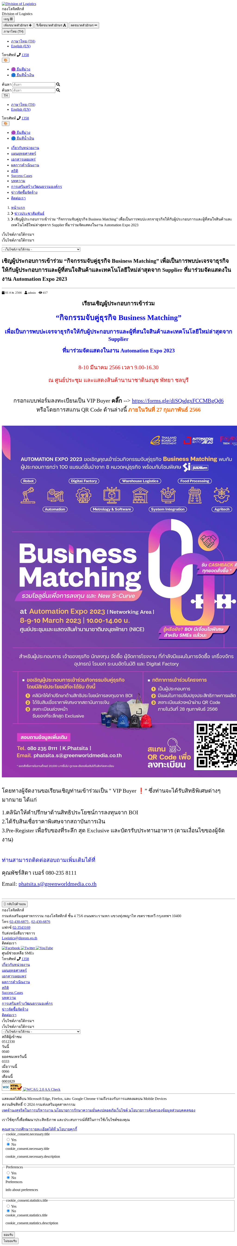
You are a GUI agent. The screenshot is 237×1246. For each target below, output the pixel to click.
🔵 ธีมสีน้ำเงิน (22, 75)
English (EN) (21, 46)
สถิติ (14, 171)
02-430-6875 (19, 922)
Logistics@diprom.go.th (19, 938)
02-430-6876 (40, 922)
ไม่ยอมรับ (10, 1241)
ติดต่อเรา (18, 198)
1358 (25, 55)
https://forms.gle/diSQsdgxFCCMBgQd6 (178, 401)
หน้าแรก (18, 208)
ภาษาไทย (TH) (13, 31)
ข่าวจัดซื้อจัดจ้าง (24, 192)
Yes (13, 1140)
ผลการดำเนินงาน (25, 165)
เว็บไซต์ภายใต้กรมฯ (18, 240)
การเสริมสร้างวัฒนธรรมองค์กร (36, 187)
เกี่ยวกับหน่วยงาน (25, 148)
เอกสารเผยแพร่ (23, 159)
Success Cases (21, 176)
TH (6, 95)
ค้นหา (7, 84)
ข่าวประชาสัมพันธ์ (29, 213)
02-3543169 (21, 927)
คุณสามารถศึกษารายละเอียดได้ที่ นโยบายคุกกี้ (39, 1129)
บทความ (18, 181)
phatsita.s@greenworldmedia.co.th (58, 884)
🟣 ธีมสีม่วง (20, 69)
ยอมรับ (8, 1235)
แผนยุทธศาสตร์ (23, 154)
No (13, 1144)
